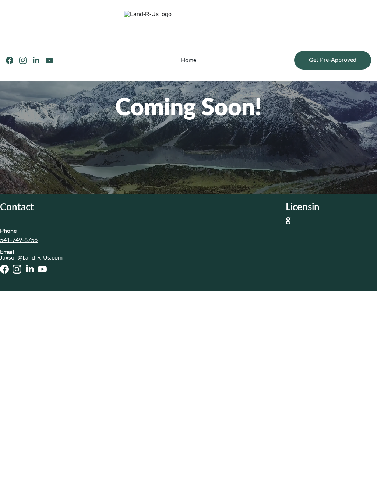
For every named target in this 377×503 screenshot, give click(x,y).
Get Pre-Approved (332, 60)
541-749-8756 (19, 240)
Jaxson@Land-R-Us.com (31, 258)
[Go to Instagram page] (25, 60)
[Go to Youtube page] (49, 60)
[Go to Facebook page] (12, 60)
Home (188, 60)
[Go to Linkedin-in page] (39, 60)
